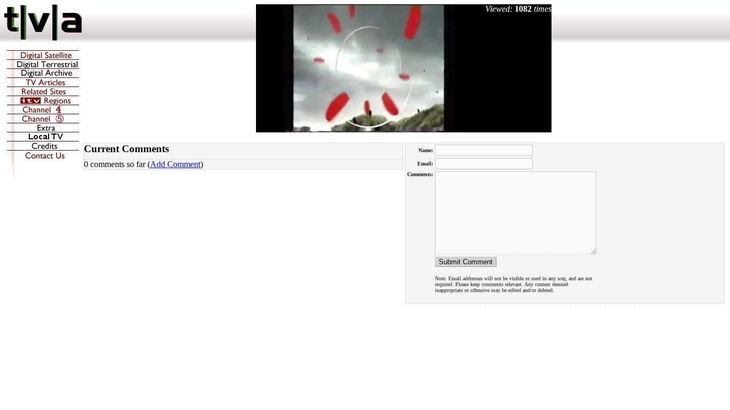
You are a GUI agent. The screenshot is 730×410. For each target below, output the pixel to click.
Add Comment (175, 164)
